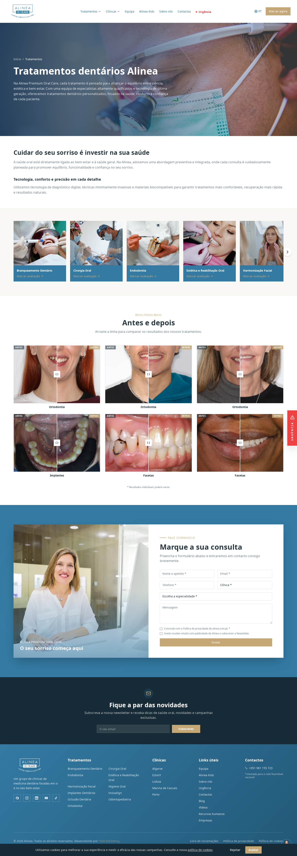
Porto (155, 794)
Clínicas (111, 11)
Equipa (129, 11)
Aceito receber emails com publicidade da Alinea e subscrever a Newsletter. (206, 633)
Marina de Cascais (164, 788)
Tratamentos (88, 11)
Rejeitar (235, 850)
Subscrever (186, 729)
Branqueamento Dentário (85, 769)
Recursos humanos (212, 814)
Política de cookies (271, 841)
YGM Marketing (109, 841)
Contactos (184, 11)
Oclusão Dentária (79, 799)
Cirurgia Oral (117, 769)
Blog (202, 801)
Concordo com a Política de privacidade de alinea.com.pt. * (197, 628)
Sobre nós (166, 11)
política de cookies (200, 850)
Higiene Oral (117, 786)
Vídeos (203, 807)
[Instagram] (27, 798)
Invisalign (115, 793)
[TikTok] (56, 798)
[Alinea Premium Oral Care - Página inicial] (22, 11)
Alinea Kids (146, 11)
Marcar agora (278, 11)
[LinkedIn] (36, 798)
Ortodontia (75, 806)
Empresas (205, 820)
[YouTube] (46, 798)
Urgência (205, 12)
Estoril (156, 775)
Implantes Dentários (81, 793)
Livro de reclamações (204, 841)
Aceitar (253, 850)
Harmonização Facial (82, 786)
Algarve (157, 769)
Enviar (216, 642)
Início (17, 59)
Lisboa (156, 781)
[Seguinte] (287, 252)
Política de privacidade (238, 841)
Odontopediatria (119, 799)
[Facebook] (17, 798)
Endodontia (75, 775)
